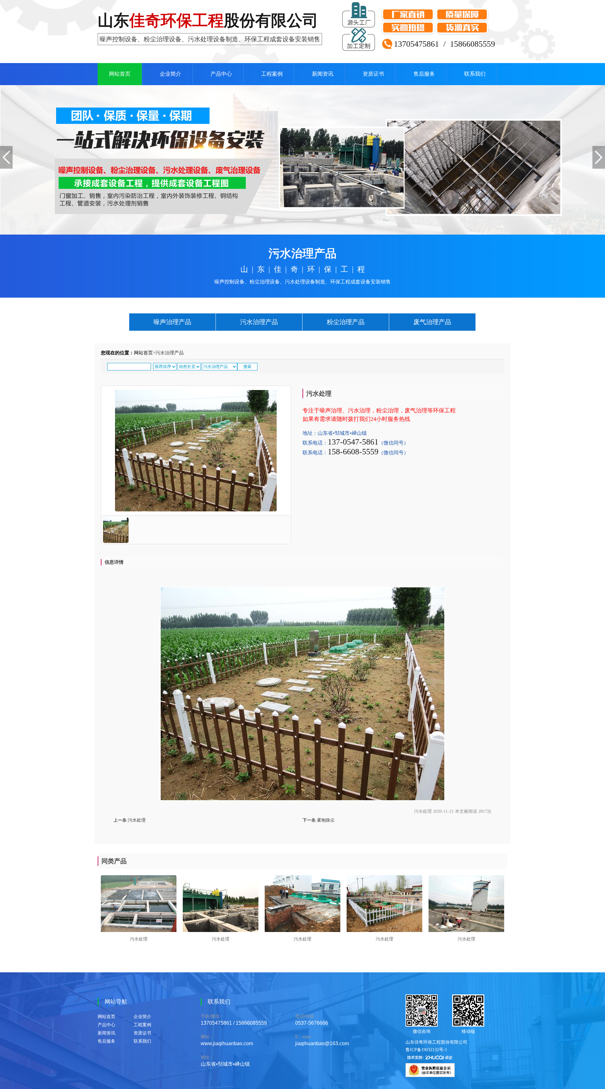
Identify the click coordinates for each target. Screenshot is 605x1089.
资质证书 (373, 74)
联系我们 (475, 74)
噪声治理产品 (172, 321)
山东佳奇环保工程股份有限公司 (436, 1042)
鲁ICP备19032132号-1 (426, 1049)
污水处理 (137, 820)
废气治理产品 (432, 321)
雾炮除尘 (326, 820)
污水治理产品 (259, 321)
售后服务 (424, 74)
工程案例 (272, 74)
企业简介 (170, 74)
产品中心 (221, 74)
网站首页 (119, 74)
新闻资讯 (322, 74)
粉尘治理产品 (346, 321)
